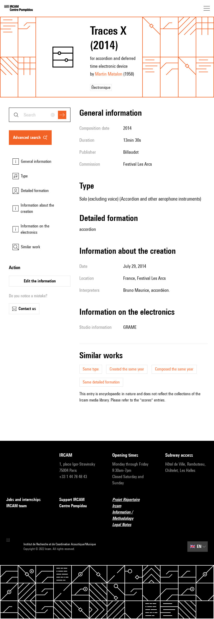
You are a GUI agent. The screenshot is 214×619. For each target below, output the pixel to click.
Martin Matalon (108, 74)
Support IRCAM (72, 499)
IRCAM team (16, 505)
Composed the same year (174, 369)
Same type (91, 369)
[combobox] (39, 115)
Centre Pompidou (73, 505)
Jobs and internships (23, 499)
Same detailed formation (101, 382)
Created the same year (127, 369)
